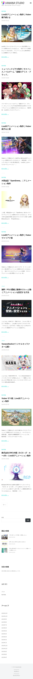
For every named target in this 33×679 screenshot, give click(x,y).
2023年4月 (4, 633)
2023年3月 (4, 636)
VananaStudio (18, 667)
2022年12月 (4, 645)
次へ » (4, 504)
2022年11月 (4, 648)
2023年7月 (4, 625)
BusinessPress (16, 675)
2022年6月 (4, 657)
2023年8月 (4, 622)
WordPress (16, 671)
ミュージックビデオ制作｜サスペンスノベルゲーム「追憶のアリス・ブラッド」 (16, 72)
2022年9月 (4, 651)
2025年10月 (4, 613)
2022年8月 (4, 654)
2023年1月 (4, 642)
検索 (3, 517)
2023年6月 (4, 628)
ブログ (3, 286)
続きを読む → (5, 57)
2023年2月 (4, 639)
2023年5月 (4, 631)
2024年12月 (4, 616)
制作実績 (4, 11)
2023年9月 (4, 619)
